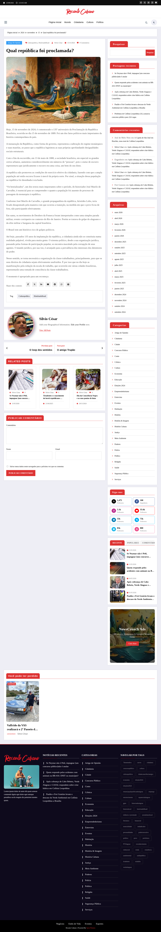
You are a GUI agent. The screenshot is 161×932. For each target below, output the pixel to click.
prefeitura (146, 838)
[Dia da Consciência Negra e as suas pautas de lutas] (88, 379)
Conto (117, 356)
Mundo (67, 22)
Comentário (148, 543)
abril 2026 (118, 218)
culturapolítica (33, 43)
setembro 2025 (120, 253)
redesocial (126, 850)
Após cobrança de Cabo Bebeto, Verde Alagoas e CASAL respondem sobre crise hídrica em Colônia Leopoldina (131, 95)
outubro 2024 (120, 306)
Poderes (117, 444)
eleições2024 (127, 786)
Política (99, 22)
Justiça (117, 432)
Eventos (118, 403)
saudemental (127, 856)
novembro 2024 (120, 300)
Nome (8, 449)
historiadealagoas (137, 803)
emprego (151, 792)
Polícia (117, 450)
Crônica (117, 362)
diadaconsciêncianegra (145, 774)
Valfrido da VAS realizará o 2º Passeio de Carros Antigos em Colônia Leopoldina (21, 727)
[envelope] (47, 284)
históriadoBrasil (44, 43)
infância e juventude (130, 815)
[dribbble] (148, 2)
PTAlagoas (126, 844)
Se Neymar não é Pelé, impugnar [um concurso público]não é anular (19, 397)
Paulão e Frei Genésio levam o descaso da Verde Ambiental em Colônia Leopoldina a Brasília (140, 598)
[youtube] (156, 2)
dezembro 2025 (120, 242)
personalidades (128, 832)
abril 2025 (118, 271)
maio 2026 (118, 212)
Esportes (99, 924)
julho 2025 (119, 265)
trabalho (138, 861)
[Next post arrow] (102, 348)
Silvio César (58, 43)
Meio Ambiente (120, 438)
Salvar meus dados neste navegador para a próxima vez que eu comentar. (37, 466)
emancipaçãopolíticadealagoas (133, 792)
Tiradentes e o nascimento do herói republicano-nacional (53, 397)
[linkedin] (41, 284)
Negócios (60, 924)
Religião (118, 462)
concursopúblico (128, 768)
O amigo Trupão (66, 350)
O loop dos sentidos (40, 350)
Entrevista (118, 397)
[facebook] (28, 284)
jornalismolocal (147, 815)
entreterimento (128, 797)
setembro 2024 (120, 312)
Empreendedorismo (122, 391)
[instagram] (152, 2)
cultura (142, 768)
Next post (61, 346)
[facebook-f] (141, 2)
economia (126, 780)
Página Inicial (55, 22)
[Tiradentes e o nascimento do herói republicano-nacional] (54, 379)
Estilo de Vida (74, 924)
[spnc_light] (154, 22)
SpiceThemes (90, 928)
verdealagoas (127, 867)
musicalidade (127, 826)
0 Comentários (84, 43)
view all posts (45, 330)
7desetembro (127, 762)
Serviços (118, 479)
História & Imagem (122, 421)
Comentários (11, 425)
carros (139, 762)
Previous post (46, 346)
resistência (148, 850)
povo (135, 838)
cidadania (150, 762)
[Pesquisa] (146, 23)
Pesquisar (119, 44)
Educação (118, 380)
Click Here (132, 644)
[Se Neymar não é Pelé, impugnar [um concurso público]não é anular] (21, 379)
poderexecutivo (143, 832)
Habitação (118, 409)
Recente (117, 543)
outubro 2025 (120, 248)
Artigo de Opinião (14, 43)
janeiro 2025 (119, 289)
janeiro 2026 (119, 236)
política (125, 838)
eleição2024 (139, 780)
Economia (118, 374)
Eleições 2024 (120, 386)
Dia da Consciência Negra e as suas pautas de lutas (87, 397)
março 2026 (119, 224)
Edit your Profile (78, 324)
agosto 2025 (119, 259)
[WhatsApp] (61, 284)
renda (137, 850)
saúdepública (141, 856)
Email (58, 449)
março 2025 (119, 277)
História (117, 415)
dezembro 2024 (120, 295)
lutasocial (138, 821)
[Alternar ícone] (5, 22)
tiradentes (126, 861)
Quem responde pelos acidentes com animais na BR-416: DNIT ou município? (140, 570)
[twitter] (34, 284)
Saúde (117, 468)
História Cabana (121, 427)
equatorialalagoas (144, 797)
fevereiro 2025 (120, 283)
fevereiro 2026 (120, 230)
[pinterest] (54, 284)
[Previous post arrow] (7, 348)
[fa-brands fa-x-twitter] (144, 2)
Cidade (117, 344)
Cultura (90, 22)
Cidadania (78, 22)
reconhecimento (141, 844)
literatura (126, 821)
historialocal (127, 809)
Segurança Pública (121, 474)
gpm (124, 803)
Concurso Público (121, 350)
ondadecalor (141, 826)
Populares (133, 543)
